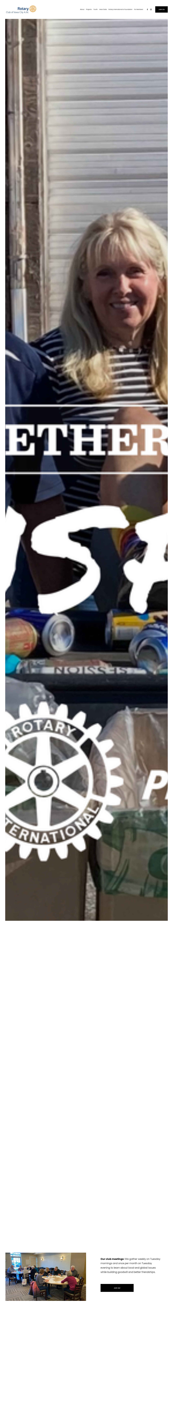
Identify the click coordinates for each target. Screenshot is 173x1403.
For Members (138, 9)
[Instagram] (151, 9)
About (82, 9)
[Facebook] (147, 9)
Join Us (161, 9)
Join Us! (117, 1288)
